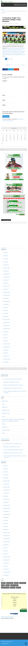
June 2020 (6, 255)
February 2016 (6, 319)
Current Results (24, 608)
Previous (8, 65)
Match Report (4, 427)
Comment (4, 80)
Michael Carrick (14, 585)
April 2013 (6, 353)
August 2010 (6, 362)
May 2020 (6, 258)
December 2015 (7, 322)
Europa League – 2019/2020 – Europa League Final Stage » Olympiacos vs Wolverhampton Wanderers (13, 420)
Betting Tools (4, 407)
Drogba (7, 585)
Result (3, 433)
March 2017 (6, 283)
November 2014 (7, 343)
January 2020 (6, 270)
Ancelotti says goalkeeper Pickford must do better (13, 385)
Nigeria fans (4, 44)
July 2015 (5, 334)
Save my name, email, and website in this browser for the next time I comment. (13, 112)
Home (2, 9)
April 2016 (6, 313)
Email (4, 100)
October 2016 (6, 298)
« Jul (2, 143)
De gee (3, 585)
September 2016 (7, 301)
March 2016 (6, 316)
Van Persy (13, 587)
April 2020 (6, 261)
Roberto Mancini (5, 587)
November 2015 (7, 325)
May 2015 (6, 340)
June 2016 (6, 310)
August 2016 (6, 304)
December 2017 (7, 274)
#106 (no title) (5, 401)
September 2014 (7, 346)
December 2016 (7, 292)
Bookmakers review (6, 410)
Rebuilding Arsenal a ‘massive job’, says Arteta (13, 388)
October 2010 (6, 356)
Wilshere (18, 587)
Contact (3, 416)
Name (4, 95)
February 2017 (6, 286)
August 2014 (6, 349)
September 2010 (7, 359)
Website (4, 105)
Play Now (4, 30)
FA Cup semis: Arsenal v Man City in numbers (13, 379)
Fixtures (3, 423)
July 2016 (5, 307)
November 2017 (7, 277)
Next (23, 65)
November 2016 (7, 295)
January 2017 (6, 289)
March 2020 (6, 264)
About (3, 404)
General (4, 11)
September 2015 (7, 328)
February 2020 (6, 267)
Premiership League (6, 430)
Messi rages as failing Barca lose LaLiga (11, 382)
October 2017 (6, 280)
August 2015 (6, 331)
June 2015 (6, 337)
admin (5, 23)
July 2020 (5, 252)
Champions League (5, 413)
